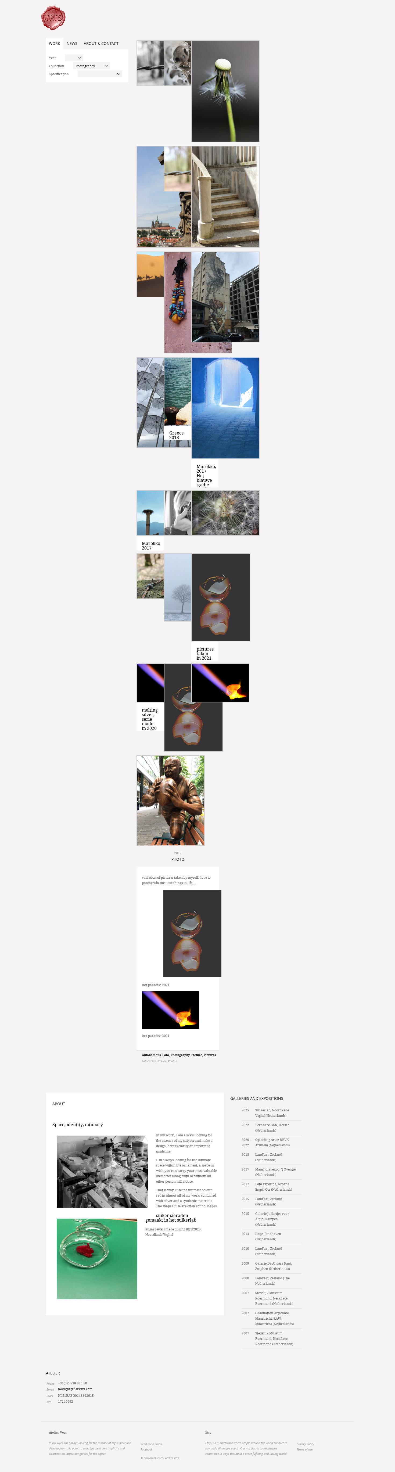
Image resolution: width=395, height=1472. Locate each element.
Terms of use (305, 1449)
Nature (161, 1061)
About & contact (101, 43)
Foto (165, 1055)
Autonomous (151, 1055)
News (72, 43)
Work (54, 43)
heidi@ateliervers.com (75, 1389)
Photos (172, 1061)
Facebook (146, 1449)
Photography (180, 1055)
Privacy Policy (305, 1444)
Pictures (210, 1055)
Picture (196, 1055)
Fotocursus (149, 1061)
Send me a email (151, 1444)
